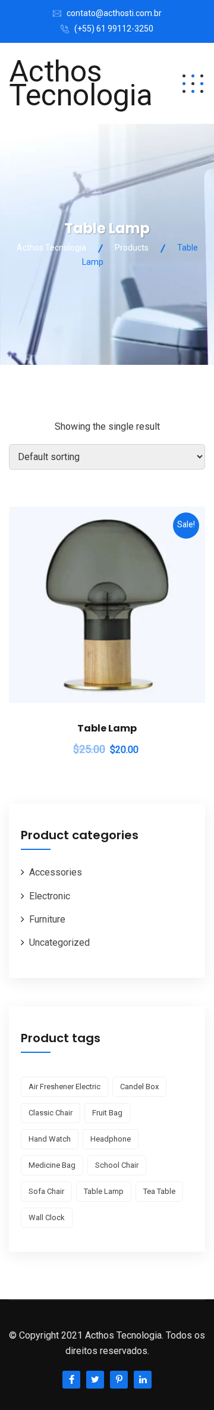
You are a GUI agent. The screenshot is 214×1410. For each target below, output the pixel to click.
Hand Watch (50, 1138)
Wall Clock (47, 1217)
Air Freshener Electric (64, 1086)
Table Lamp (107, 728)
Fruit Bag (107, 1112)
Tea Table (159, 1191)
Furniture (47, 919)
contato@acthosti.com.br (114, 13)
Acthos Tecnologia (81, 83)
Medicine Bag (52, 1165)
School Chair (117, 1165)
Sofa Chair (46, 1191)
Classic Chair (51, 1112)
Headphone (110, 1138)
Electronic (49, 896)
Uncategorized (59, 942)
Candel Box (139, 1086)
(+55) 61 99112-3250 (113, 28)
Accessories (55, 872)
